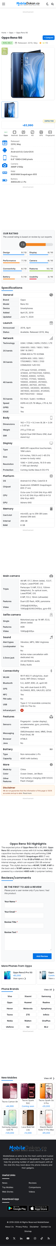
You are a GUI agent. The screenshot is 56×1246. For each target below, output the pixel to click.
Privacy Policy (22, 1227)
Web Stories (7, 1192)
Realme (46, 1002)
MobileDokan (43, 1222)
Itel (27, 1027)
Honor (10, 1008)
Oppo (6, 135)
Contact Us (46, 1227)
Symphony (46, 1008)
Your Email (10, 912)
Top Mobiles (7, 1187)
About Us (9, 1227)
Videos (32, 1192)
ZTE (28, 1014)
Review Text (11, 932)
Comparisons (35, 1187)
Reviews (32, 1183)
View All (48, 989)
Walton (27, 1021)
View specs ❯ (19, 978)
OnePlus (46, 1021)
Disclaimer (34, 1227)
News (4, 1183)
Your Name (10, 901)
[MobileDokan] (28, 4)
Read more (27, 793)
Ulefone (10, 1027)
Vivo (10, 996)
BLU (46, 1027)
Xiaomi (28, 996)
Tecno (10, 1014)
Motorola (27, 1008)
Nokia (10, 1021)
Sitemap (28, 1231)
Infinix (46, 1014)
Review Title (11, 922)
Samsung (46, 996)
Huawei (28, 1002)
